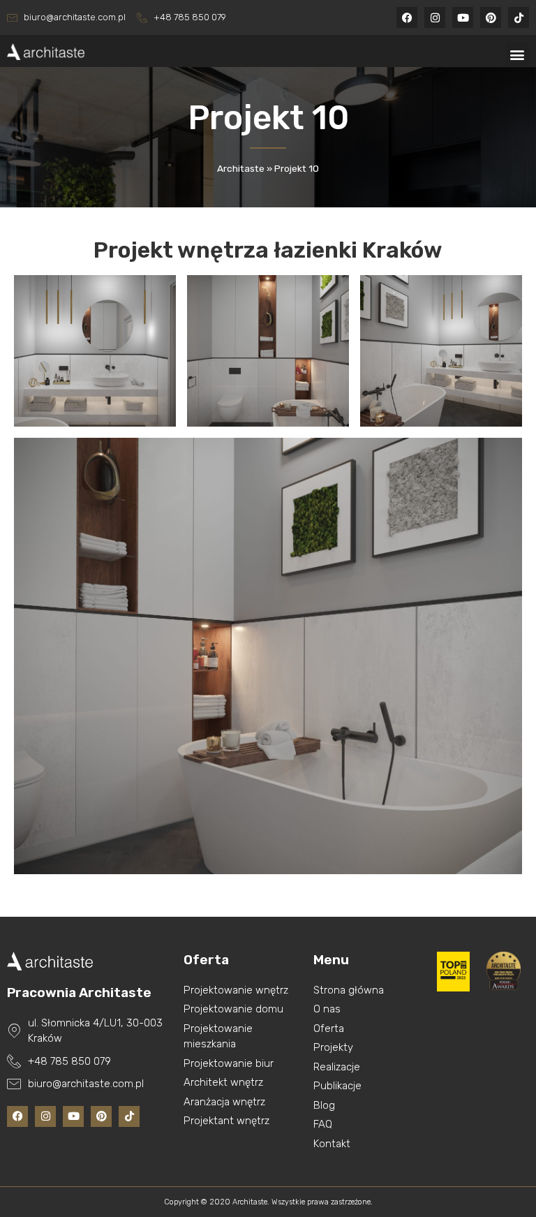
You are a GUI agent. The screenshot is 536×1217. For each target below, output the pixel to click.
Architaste (241, 168)
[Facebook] (406, 17)
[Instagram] (434, 17)
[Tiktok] (518, 17)
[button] (517, 54)
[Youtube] (462, 17)
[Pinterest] (490, 17)
